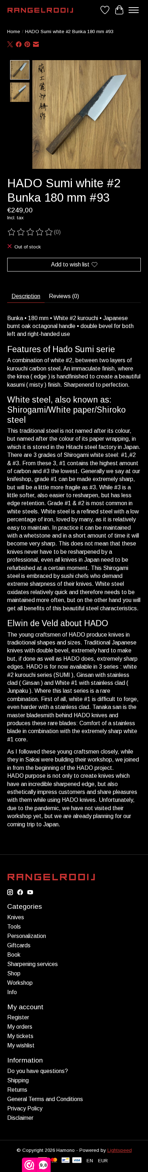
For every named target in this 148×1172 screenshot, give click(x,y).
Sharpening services (32, 964)
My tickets (20, 1036)
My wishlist (20, 1045)
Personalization (26, 936)
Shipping (18, 1080)
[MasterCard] (54, 1160)
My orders (19, 1027)
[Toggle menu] (133, 10)
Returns (17, 1090)
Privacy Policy (24, 1108)
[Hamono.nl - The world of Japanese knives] (40, 10)
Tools (14, 927)
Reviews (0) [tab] (64, 296)
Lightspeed (119, 1150)
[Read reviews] (30, 232)
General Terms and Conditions (45, 1099)
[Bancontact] (65, 1160)
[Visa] (77, 1160)
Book (13, 955)
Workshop (20, 983)
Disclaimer (20, 1118)
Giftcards (19, 945)
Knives (15, 917)
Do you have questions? (37, 1071)
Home (13, 31)
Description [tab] (25, 296)
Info (12, 992)
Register (18, 1017)
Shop (13, 973)
